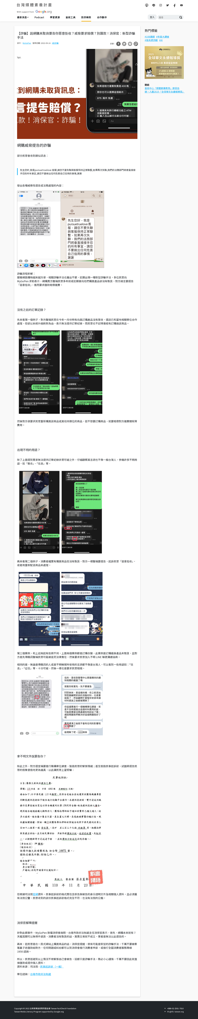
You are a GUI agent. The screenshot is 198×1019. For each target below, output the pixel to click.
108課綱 (150, 36)
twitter (167, 5)
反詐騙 (56, 43)
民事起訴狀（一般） (52, 966)
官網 (35, 894)
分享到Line (130, 44)
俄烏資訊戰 (152, 40)
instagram (160, 5)
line (153, 5)
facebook (174, 5)
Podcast (39, 17)
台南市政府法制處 (40, 974)
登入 (152, 17)
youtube (181, 5)
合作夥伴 (102, 17)
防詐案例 (86, 17)
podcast (146, 5)
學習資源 (55, 17)
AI (162, 40)
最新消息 (22, 17)
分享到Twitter (124, 44)
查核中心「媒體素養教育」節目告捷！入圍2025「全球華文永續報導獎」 (165, 89)
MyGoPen (27, 43)
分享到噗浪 (136, 44)
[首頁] (34, 8)
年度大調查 (163, 36)
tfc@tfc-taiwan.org (175, 1011)
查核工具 (71, 17)
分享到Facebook (118, 44)
